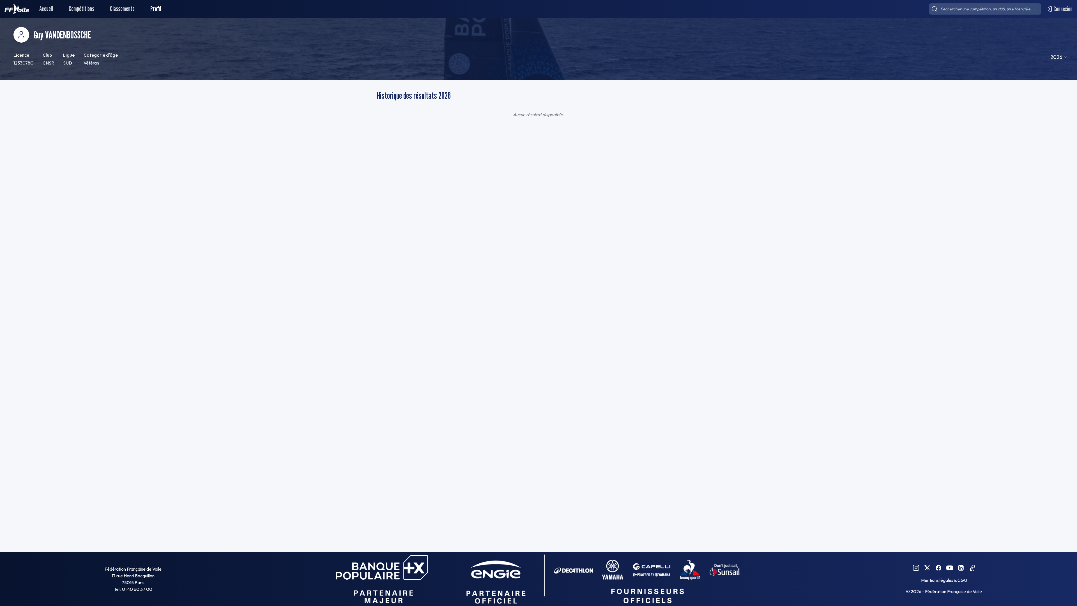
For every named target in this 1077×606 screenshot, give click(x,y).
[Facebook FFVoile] (938, 567)
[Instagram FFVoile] (916, 567)
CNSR (48, 63)
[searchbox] (985, 9)
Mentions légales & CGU (944, 580)
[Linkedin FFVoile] (960, 567)
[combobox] (1059, 57)
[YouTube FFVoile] (949, 567)
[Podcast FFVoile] (972, 567)
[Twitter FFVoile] (927, 567)
